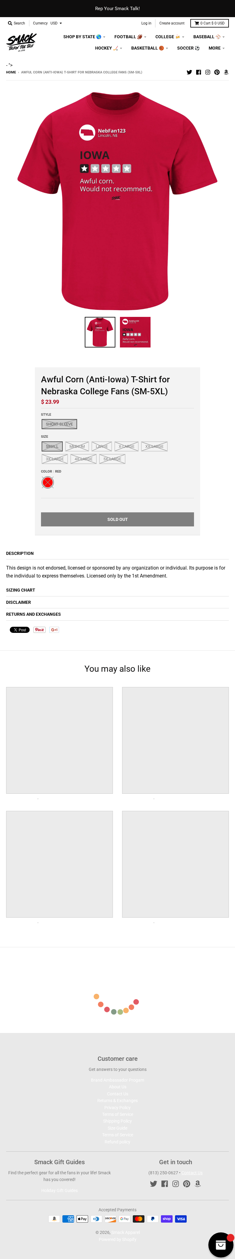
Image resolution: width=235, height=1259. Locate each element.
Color (51, 472)
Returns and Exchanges (33, 614)
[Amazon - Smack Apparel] (226, 72)
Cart (212, 23)
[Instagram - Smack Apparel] (208, 72)
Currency (40, 23)
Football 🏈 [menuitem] (128, 36)
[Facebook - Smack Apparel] (198, 72)
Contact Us (117, 1093)
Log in (146, 23)
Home (11, 72)
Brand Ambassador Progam (117, 1080)
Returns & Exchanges (117, 1100)
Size (44, 437)
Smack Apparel (125, 1232)
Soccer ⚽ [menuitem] (188, 48)
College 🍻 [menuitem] (167, 36)
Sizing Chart (20, 590)
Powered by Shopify (117, 1239)
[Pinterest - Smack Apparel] (217, 72)
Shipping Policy (117, 1121)
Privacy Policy (117, 1107)
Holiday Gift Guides (59, 1190)
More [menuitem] (215, 48)
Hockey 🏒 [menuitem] (106, 48)
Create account (172, 23)
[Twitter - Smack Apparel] (189, 72)
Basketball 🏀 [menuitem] (147, 48)
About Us (117, 1086)
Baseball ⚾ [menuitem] (207, 36)
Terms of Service (117, 1114)
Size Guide (117, 1128)
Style (46, 415)
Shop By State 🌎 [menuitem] (82, 36)
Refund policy (117, 1141)
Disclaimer (18, 602)
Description (20, 553)
